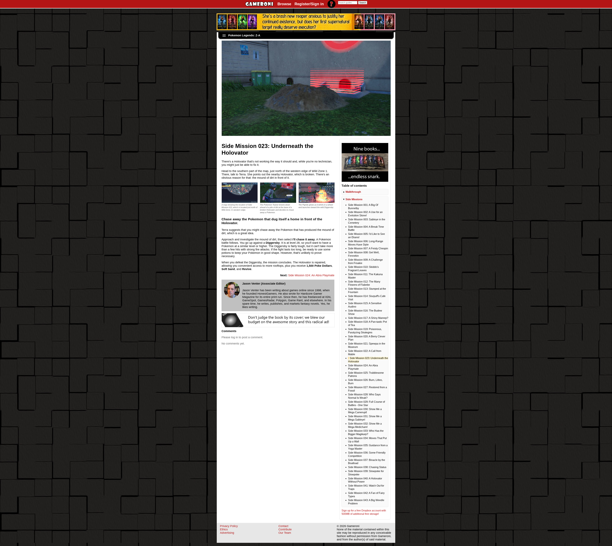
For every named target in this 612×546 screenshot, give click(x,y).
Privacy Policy (229, 526)
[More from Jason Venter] (232, 290)
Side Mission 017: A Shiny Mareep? (368, 318)
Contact (283, 526)
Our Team (284, 532)
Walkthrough (353, 192)
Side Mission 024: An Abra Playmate (311, 275)
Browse (284, 4)
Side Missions (354, 199)
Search (362, 2)
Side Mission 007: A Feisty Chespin (368, 248)
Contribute (285, 529)
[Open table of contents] (224, 35)
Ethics (224, 529)
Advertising (227, 532)
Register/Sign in (309, 4)
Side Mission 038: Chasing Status (367, 467)
